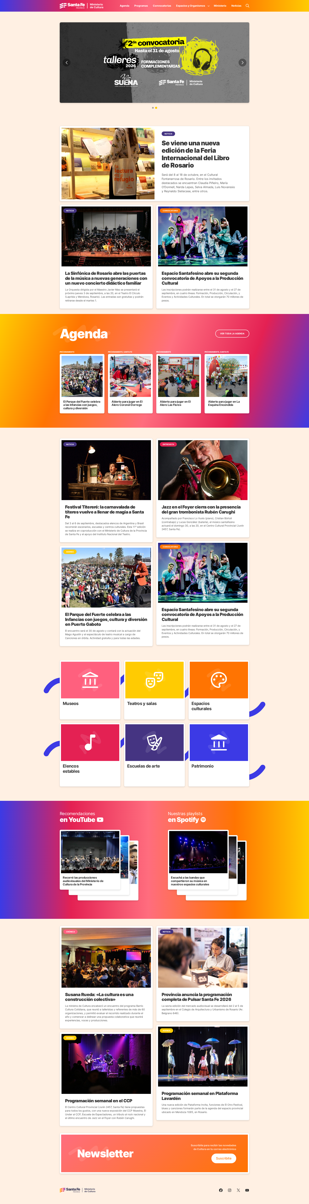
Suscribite (224, 1158)
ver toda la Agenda (232, 333)
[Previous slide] (66, 63)
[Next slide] (242, 63)
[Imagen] (154, 62)
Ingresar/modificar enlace (79, 814)
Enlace (65, 663)
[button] (153, 108)
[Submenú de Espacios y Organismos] (208, 6)
